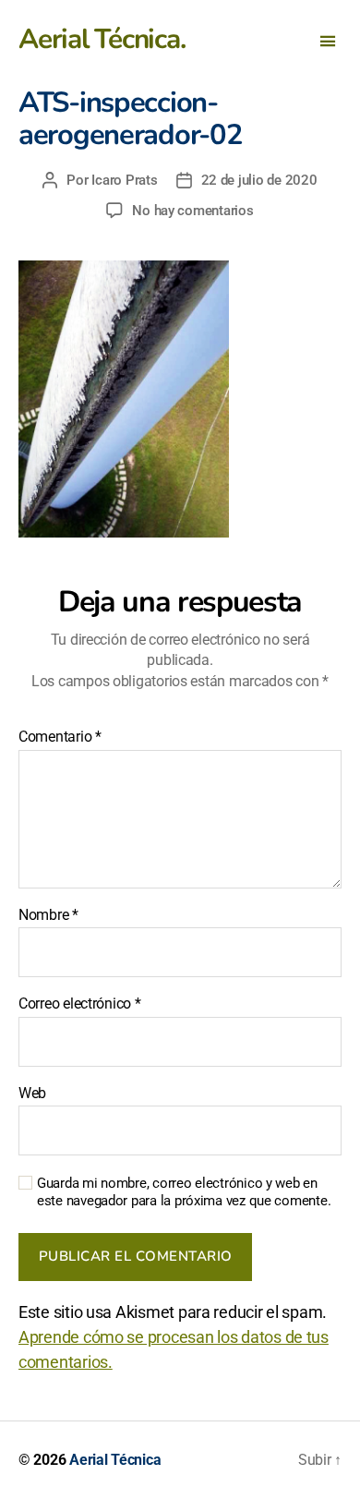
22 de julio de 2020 (259, 180)
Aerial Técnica (115, 1460)
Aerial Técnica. (101, 40)
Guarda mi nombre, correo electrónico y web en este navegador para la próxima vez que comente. (183, 1192)
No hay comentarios (192, 210)
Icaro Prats (124, 180)
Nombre (48, 915)
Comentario (60, 737)
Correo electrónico (79, 1004)
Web (32, 1093)
